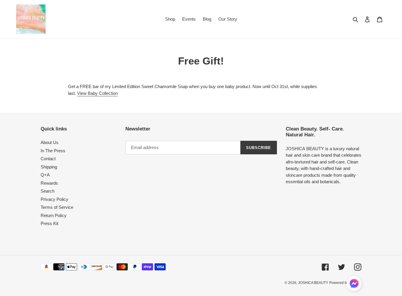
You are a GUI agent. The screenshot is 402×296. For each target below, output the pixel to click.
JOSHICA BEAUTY (313, 283)
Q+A (45, 174)
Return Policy (54, 215)
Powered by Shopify (345, 283)
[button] (354, 284)
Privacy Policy (54, 199)
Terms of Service (57, 207)
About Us (50, 142)
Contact (48, 158)
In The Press (53, 150)
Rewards (49, 183)
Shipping (49, 166)
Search (47, 191)
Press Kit (49, 223)
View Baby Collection (97, 93)
